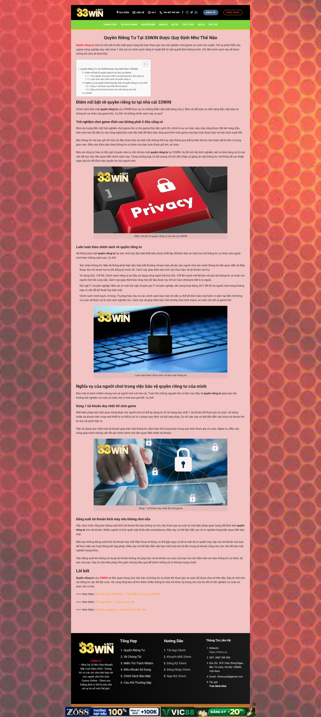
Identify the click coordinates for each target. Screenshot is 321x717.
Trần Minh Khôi (217, 686)
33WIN (103, 578)
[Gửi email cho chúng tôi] (196, 12)
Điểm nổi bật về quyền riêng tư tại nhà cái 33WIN (108, 72)
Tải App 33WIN (129, 24)
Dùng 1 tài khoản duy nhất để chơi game (109, 86)
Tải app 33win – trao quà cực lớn (115, 602)
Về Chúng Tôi (132, 656)
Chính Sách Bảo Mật (137, 676)
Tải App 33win (176, 650)
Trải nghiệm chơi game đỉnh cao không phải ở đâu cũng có (117, 76)
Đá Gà (201, 24)
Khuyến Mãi (148, 24)
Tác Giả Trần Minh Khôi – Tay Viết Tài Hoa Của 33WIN (127, 594)
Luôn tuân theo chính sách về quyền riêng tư (110, 79)
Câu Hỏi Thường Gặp (137, 682)
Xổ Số (174, 24)
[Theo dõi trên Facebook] (182, 12)
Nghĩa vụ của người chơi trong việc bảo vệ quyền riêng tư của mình (116, 83)
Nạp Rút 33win (176, 676)
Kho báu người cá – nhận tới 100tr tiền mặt (120, 609)
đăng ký (119, 269)
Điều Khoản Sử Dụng (137, 669)
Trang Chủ (110, 24)
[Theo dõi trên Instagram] (187, 12)
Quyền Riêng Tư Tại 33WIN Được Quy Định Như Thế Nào (109, 69)
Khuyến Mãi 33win (179, 656)
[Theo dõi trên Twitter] (191, 12)
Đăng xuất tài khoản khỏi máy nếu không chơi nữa (113, 89)
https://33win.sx (218, 652)
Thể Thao (188, 24)
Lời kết (88, 93)
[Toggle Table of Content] (143, 64)
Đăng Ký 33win (177, 663)
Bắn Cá (163, 24)
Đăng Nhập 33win (178, 669)
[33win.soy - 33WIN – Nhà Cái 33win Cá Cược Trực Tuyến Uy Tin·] (93, 12)
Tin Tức (213, 24)
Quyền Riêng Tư (134, 650)
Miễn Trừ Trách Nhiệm (138, 663)
